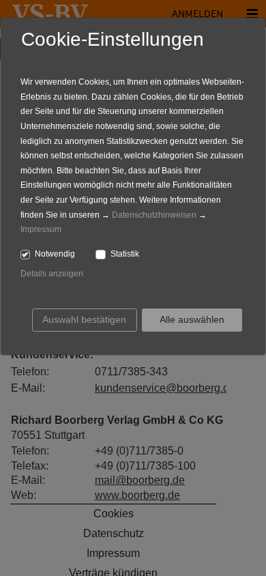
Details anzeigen (51, 274)
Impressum (40, 229)
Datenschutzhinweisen (154, 215)
